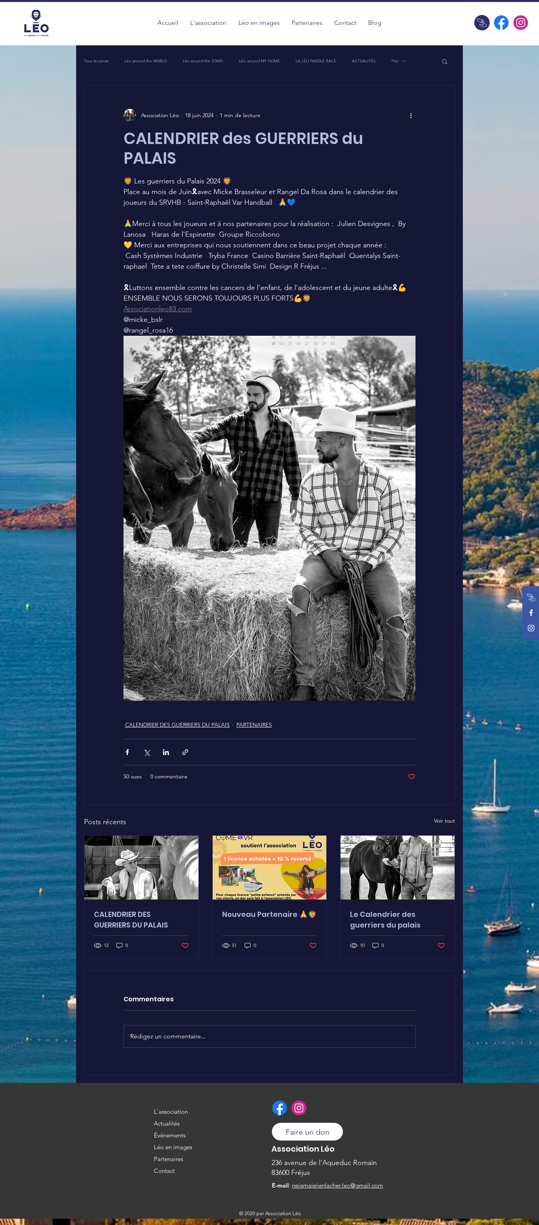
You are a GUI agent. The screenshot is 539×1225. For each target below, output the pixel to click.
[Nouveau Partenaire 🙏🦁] (270, 868)
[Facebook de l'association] (501, 22)
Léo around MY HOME (259, 61)
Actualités (167, 1123)
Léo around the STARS (203, 61)
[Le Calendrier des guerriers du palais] (398, 868)
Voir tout (444, 820)
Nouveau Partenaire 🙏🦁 (269, 914)
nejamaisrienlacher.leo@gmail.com (337, 1185)
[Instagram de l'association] (520, 22)
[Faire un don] (482, 22)
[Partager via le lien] (185, 752)
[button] (259, 23)
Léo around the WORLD (145, 61)
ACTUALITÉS (364, 61)
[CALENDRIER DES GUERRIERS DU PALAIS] (141, 868)
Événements (169, 1135)
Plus (395, 61)
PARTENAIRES (254, 724)
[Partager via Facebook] (127, 752)
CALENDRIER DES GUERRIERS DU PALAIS (177, 724)
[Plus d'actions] (410, 115)
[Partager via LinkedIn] (166, 752)
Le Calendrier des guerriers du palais (385, 919)
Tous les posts (96, 61)
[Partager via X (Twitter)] (146, 752)
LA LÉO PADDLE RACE (316, 61)
